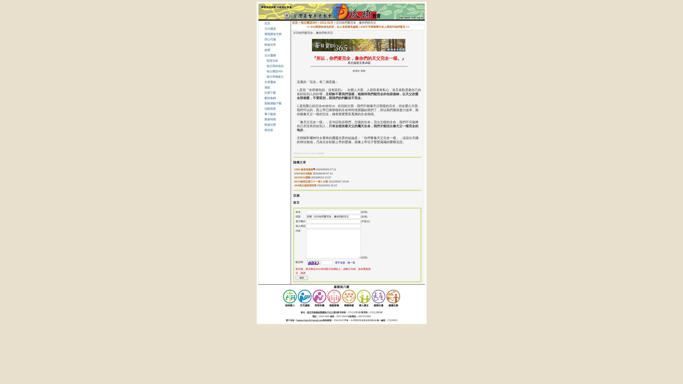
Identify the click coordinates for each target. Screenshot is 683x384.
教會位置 (270, 124)
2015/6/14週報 (302, 177)
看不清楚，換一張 (345, 262)
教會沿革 (270, 44)
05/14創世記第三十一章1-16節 (311, 181)
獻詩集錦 (270, 98)
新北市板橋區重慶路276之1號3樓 (323, 312)
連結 (267, 87)
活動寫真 (270, 108)
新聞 (267, 50)
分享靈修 (270, 82)
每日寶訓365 (309, 22)
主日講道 (270, 28)
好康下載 (270, 92)
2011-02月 (326, 22)
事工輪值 (270, 114)
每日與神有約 (274, 66)
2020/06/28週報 (303, 173)
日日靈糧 (270, 55)
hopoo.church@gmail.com (310, 320)
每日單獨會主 (274, 76)
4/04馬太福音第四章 (305, 185)
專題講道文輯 (273, 34)
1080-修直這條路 (303, 169)
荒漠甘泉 (271, 60)
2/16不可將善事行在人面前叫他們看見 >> (384, 26)
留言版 (268, 130)
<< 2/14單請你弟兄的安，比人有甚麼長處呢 (332, 26)
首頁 (295, 22)
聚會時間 (270, 119)
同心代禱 (270, 39)
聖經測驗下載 (273, 103)
